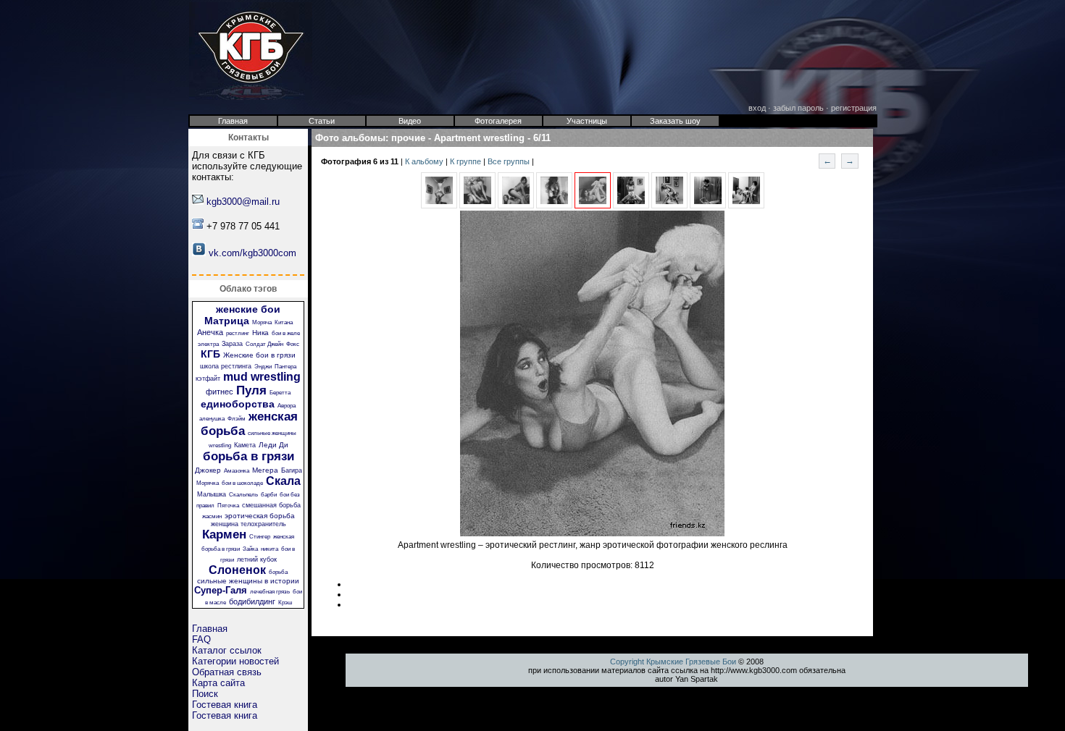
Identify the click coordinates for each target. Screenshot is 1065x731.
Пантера (285, 366)
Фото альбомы (350, 137)
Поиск (205, 693)
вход (757, 107)
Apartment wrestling (479, 137)
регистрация (854, 107)
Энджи (263, 366)
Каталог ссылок (227, 650)
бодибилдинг (252, 601)
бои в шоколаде (242, 483)
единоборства (238, 404)
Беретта (280, 392)
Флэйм (236, 418)
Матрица (226, 320)
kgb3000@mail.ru (243, 201)
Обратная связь (227, 672)
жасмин (212, 516)
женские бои (248, 309)
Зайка (250, 549)
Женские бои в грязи (259, 355)
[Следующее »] (631, 205)
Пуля (251, 390)
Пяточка (228, 505)
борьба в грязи (248, 456)
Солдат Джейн (264, 344)
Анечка (210, 332)
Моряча (262, 322)
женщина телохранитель (248, 524)
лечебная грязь (270, 591)
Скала (283, 481)
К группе (466, 161)
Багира (291, 470)
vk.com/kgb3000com (252, 253)
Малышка (211, 494)
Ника (260, 333)
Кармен (224, 534)
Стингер (259, 536)
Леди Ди (273, 445)
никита (269, 549)
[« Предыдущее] (439, 205)
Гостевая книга (224, 704)
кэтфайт (208, 378)
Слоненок (237, 570)
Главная (209, 628)
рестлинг (237, 333)
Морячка (207, 483)
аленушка (212, 418)
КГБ (210, 354)
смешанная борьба (271, 505)
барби (269, 494)
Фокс (292, 344)
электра (208, 344)
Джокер (208, 470)
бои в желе (286, 333)
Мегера (265, 470)
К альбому (425, 161)
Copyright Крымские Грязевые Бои (673, 661)
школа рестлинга (225, 366)
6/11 (542, 137)
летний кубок (257, 559)
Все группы (510, 161)
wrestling (220, 445)
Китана (284, 322)
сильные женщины (272, 433)
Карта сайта (218, 682)
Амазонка (236, 471)
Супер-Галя (220, 590)
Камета (245, 445)
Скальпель (243, 494)
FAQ (201, 639)
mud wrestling (262, 377)
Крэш (285, 602)
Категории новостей (235, 661)
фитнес (219, 391)
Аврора (286, 405)
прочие (408, 137)
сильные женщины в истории (248, 581)
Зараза (232, 343)
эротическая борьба (260, 516)
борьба (278, 572)
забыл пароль (798, 107)
